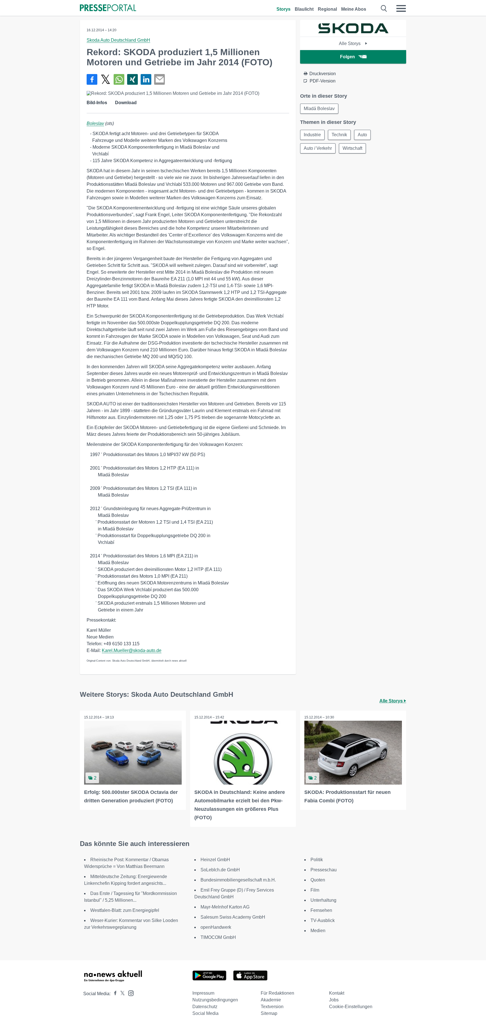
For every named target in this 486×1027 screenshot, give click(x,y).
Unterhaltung (323, 900)
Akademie (271, 999)
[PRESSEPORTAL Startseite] (108, 8)
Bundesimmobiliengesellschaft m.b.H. (238, 880)
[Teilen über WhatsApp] (119, 79)
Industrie (312, 134)
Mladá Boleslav (319, 108)
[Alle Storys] (353, 31)
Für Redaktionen (277, 993)
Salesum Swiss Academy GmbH (233, 917)
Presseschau (323, 869)
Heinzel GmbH (215, 859)
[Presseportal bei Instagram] (129, 992)
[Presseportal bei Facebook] (114, 993)
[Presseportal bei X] (121, 993)
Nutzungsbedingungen (215, 999)
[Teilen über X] (105, 79)
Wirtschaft (352, 148)
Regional (327, 9)
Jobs (334, 999)
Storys (283, 9)
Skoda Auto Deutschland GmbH (118, 40)
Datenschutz (204, 1006)
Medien (317, 930)
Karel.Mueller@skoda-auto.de (131, 650)
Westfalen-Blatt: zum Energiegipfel (124, 910)
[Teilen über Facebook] (92, 79)
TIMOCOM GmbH (218, 937)
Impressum (203, 993)
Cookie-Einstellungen (350, 1006)
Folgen (347, 56)
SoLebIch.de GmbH (220, 869)
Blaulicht (304, 9)
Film (314, 890)
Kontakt (336, 993)
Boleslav (95, 123)
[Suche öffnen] (384, 8)
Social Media (205, 1013)
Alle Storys (350, 43)
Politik (316, 859)
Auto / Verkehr (318, 148)
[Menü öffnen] (401, 8)
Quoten (317, 880)
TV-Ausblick (322, 920)
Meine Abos (353, 9)
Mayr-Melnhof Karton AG (225, 907)
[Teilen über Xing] (132, 79)
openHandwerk (216, 927)
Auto (362, 134)
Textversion (272, 1006)
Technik (339, 134)
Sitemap (269, 1013)
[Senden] (159, 79)
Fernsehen (321, 910)
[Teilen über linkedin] (146, 79)
